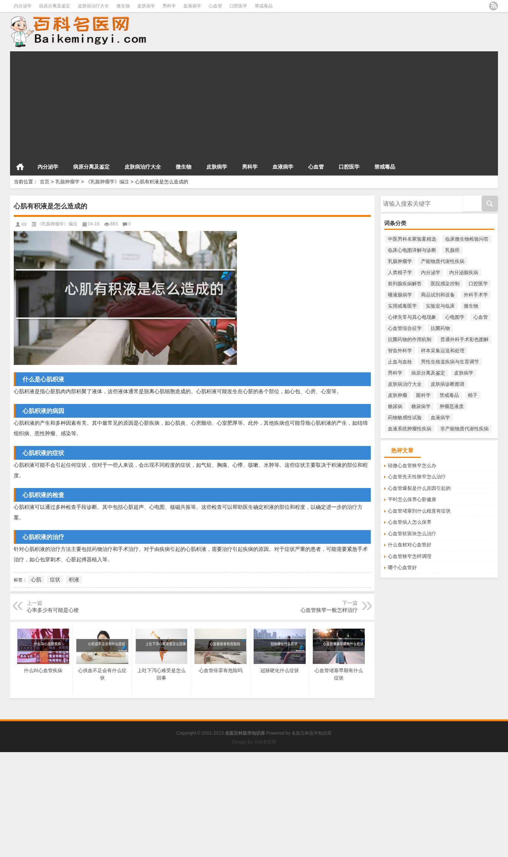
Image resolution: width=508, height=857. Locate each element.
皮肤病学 (146, 6)
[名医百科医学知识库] (110, 31)
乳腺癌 (452, 250)
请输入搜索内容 (397, 198)
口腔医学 (238, 6)
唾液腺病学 (400, 295)
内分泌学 (23, 6)
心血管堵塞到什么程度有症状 (419, 511)
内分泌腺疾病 (463, 272)
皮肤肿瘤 (397, 395)
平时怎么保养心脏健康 (412, 499)
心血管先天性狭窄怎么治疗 (417, 476)
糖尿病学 (421, 406)
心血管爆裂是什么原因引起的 (419, 488)
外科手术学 (476, 295)
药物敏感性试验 (405, 417)
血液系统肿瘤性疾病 (409, 428)
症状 (55, 579)
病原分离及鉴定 (54, 6)
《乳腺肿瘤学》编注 (107, 181)
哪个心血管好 (402, 567)
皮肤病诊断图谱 (447, 384)
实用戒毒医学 (402, 306)
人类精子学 (400, 272)
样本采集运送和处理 (442, 350)
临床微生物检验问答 (467, 239)
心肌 (36, 579)
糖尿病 (395, 406)
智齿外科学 (400, 350)
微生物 (123, 6)
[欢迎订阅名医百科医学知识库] (493, 5)
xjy (24, 224)
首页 (20, 167)
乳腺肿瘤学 (67, 181)
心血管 (215, 6)
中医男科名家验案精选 (412, 239)
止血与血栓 (400, 362)
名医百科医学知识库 (312, 733)
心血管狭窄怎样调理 (409, 556)
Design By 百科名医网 (254, 742)
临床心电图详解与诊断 (412, 250)
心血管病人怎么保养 (409, 522)
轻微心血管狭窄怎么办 (412, 465)
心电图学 (454, 317)
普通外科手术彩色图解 (464, 339)
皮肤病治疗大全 (93, 6)
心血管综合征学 (405, 328)
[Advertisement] (233, 103)
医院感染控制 (445, 283)
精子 (473, 395)
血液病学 (192, 6)
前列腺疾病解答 (405, 283)
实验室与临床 (440, 306)
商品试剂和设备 (438, 295)
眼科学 (423, 395)
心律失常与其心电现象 (412, 317)
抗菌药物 (440, 328)
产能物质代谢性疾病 (442, 261)
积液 (74, 579)
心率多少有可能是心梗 (53, 610)
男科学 (169, 6)
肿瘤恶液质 (452, 406)
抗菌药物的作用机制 (409, 339)
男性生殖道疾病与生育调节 (450, 362)
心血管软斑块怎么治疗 (412, 533)
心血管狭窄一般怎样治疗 (329, 610)
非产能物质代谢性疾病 (464, 428)
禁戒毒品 (264, 6)
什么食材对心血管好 (409, 545)
